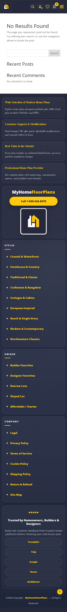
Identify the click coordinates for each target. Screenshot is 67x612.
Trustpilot (33, 541)
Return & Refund (21, 484)
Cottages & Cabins (22, 297)
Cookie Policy (19, 463)
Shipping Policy (20, 474)
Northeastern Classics (25, 339)
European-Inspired (22, 308)
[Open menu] (61, 7)
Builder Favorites (21, 365)
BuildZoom (33, 581)
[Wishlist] (47, 7)
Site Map (16, 494)
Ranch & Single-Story (24, 318)
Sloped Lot (17, 396)
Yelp (33, 551)
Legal (13, 433)
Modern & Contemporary (27, 328)
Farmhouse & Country (24, 267)
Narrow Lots (18, 386)
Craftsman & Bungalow (25, 287)
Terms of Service (21, 453)
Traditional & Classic (23, 277)
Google (33, 561)
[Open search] (33, 7)
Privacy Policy (19, 443)
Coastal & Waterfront (24, 256)
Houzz (33, 571)
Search (54, 53)
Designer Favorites (22, 375)
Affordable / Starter (23, 406)
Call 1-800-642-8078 (33, 201)
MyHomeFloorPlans (36, 597)
